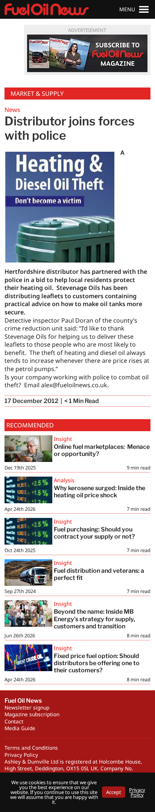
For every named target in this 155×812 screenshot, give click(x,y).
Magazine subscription (32, 714)
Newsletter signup (27, 707)
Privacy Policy (21, 754)
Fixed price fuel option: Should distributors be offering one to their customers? (97, 663)
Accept (113, 792)
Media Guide (20, 728)
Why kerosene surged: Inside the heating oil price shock (99, 491)
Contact (14, 721)
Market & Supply (37, 93)
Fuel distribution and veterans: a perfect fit (99, 574)
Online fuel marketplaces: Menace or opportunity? (102, 450)
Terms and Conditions (31, 747)
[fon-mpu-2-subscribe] (87, 53)
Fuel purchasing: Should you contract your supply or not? (94, 533)
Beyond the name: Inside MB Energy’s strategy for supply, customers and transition (94, 618)
